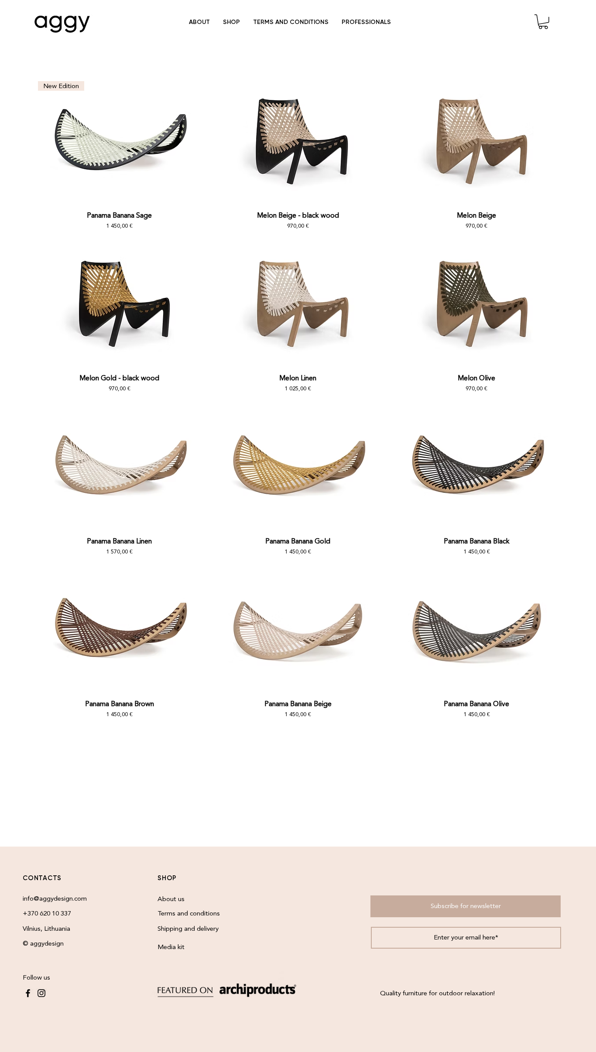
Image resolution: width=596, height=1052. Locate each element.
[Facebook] (28, 993)
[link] (543, 21)
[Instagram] (41, 993)
